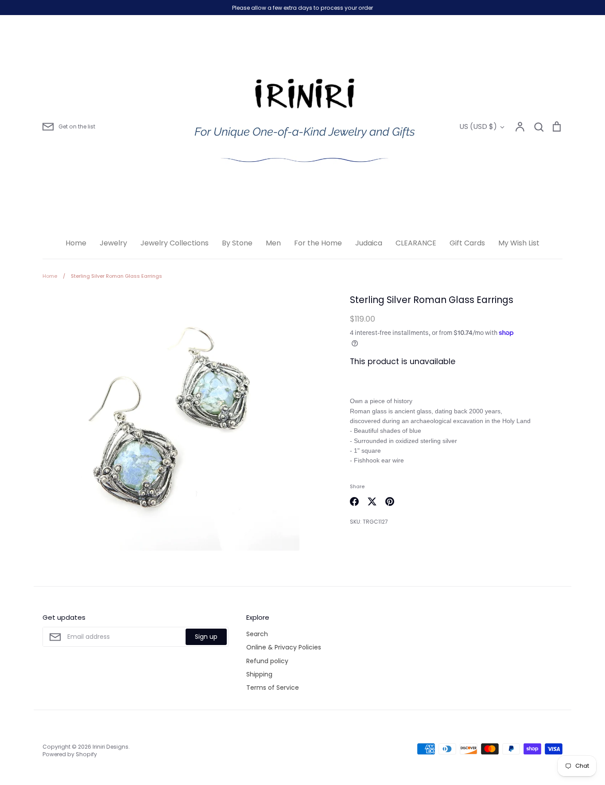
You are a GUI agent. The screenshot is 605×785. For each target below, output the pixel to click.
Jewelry (113, 243)
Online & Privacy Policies (283, 647)
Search (257, 634)
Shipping (259, 674)
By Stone (237, 243)
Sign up (206, 636)
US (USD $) (478, 126)
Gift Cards (467, 243)
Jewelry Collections (174, 243)
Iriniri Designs (110, 746)
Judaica (368, 243)
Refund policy (267, 661)
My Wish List (518, 243)
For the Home (318, 243)
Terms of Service (272, 687)
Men (273, 243)
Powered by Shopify (70, 754)
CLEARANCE (416, 243)
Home (76, 243)
